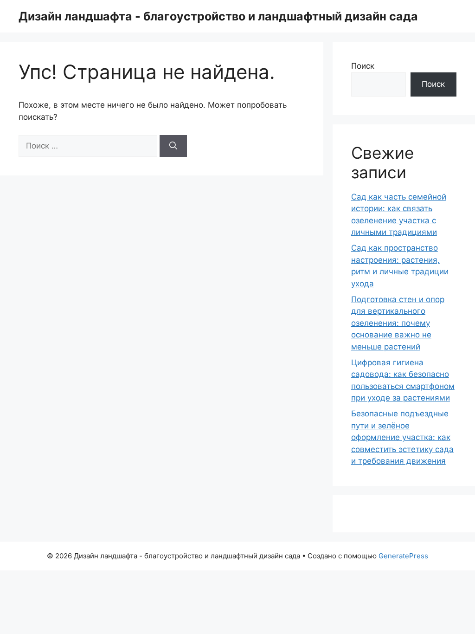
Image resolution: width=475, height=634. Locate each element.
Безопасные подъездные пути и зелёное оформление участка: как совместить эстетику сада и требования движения (402, 437)
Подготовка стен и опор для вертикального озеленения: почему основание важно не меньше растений (397, 323)
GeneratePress (403, 555)
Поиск (362, 66)
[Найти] (173, 146)
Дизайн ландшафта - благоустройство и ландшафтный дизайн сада (218, 16)
